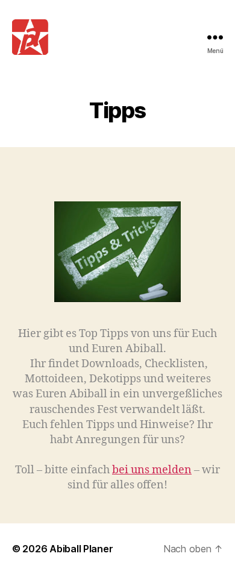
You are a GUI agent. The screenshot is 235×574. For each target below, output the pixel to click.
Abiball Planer (81, 549)
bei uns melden (152, 470)
